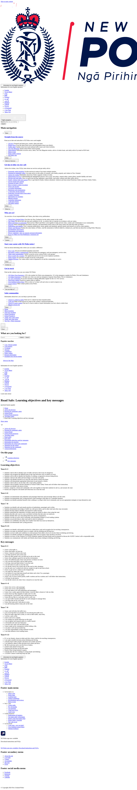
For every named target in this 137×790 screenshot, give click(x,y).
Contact (6, 759)
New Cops (11, 251)
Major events (12, 152)
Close (7, 158)
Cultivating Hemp (13, 201)
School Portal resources (11, 415)
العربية (6, 99)
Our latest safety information (16, 717)
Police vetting (8, 353)
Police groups (12, 257)
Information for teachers (11, 442)
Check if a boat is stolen (15, 303)
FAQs (6, 764)
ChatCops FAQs (13, 710)
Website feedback (13, 728)
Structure (11, 224)
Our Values (11, 221)
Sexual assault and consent (16, 181)
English (6, 90)
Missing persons (13, 198)
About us (7, 209)
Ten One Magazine (13, 148)
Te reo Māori (8, 92)
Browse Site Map (8, 360)
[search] (3, 325)
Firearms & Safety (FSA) (15, 183)
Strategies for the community (12, 447)
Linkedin (7, 777)
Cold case (11, 301)
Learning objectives (13, 458)
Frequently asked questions (16, 171)
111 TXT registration (14, 278)
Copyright (7, 757)
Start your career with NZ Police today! (19, 244)
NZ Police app (12, 155)
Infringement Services (14, 176)
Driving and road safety (15, 178)
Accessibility (8, 761)
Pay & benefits (12, 707)
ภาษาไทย (7, 110)
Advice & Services (10, 161)
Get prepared (12, 708)
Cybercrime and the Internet (16, 191)
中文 (5, 94)
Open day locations (10, 312)
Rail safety (7, 438)
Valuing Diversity (13, 259)
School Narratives (9, 314)
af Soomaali (7, 108)
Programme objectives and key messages (16, 440)
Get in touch (9, 268)
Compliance (8, 351)
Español (6, 97)
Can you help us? (10, 289)
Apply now (11, 712)
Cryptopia (7, 348)
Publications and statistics (15, 226)
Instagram (7, 774)
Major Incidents (9, 311)
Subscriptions (12, 150)
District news (12, 145)
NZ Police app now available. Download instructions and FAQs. (20, 748)
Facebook (7, 772)
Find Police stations (14, 280)
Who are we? (9, 213)
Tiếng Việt (7, 112)
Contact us (8, 265)
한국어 (6, 106)
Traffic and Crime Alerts (11, 317)
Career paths (12, 705)
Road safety (7, 437)
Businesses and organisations (16, 190)
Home (6, 309)
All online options (13, 203)
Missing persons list (14, 305)
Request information (10, 355)
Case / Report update (10, 345)
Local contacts (12, 283)
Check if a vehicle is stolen (16, 300)
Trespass (7, 350)
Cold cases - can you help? (16, 725)
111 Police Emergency (14, 277)
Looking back (12, 697)
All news (11, 143)
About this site (8, 756)
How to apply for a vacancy (16, 256)
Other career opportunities (15, 254)
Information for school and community (15, 443)
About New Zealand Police (16, 219)
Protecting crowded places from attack (19, 193)
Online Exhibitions (13, 698)
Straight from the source (13, 137)
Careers (7, 240)
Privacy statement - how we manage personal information (25, 233)
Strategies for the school (11, 445)
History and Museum (14, 228)
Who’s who (11, 693)
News (7, 133)
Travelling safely (9, 416)
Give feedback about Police (16, 282)
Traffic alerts (12, 147)
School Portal (8, 413)
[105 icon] (6, 396)
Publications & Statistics (15, 715)
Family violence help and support (18, 180)
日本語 (6, 104)
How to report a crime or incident (18, 185)
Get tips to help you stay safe (15, 165)
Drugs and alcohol (13, 186)
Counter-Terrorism (13, 195)
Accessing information (14, 188)
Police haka (11, 695)
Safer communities (11, 293)
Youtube (6, 775)
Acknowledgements (10, 448)
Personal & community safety (17, 173)
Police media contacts (14, 153)
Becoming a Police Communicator (18, 252)
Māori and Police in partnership (17, 223)
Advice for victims (13, 175)
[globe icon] (2, 364)
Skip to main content (7, 1)
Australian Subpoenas (14, 200)
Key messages (12, 461)
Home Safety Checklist (15, 720)
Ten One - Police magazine (12, 321)
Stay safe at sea (12, 722)
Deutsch (6, 102)
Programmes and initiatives (16, 231)
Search (3, 122)
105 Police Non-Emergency (16, 275)
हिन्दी (5, 95)
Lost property (8, 346)
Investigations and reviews (16, 229)
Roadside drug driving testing (13, 356)
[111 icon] (2, 396)
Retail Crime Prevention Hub (16, 718)
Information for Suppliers (15, 196)
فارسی (6, 101)
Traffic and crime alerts (11, 319)
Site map (7, 762)
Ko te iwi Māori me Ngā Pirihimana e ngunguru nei (23, 234)
